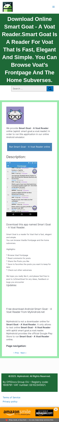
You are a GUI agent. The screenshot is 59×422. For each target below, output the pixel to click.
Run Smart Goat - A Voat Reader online (29, 146)
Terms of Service (11, 397)
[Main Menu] (53, 7)
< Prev (16, 353)
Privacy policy (10, 401)
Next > (23, 353)
